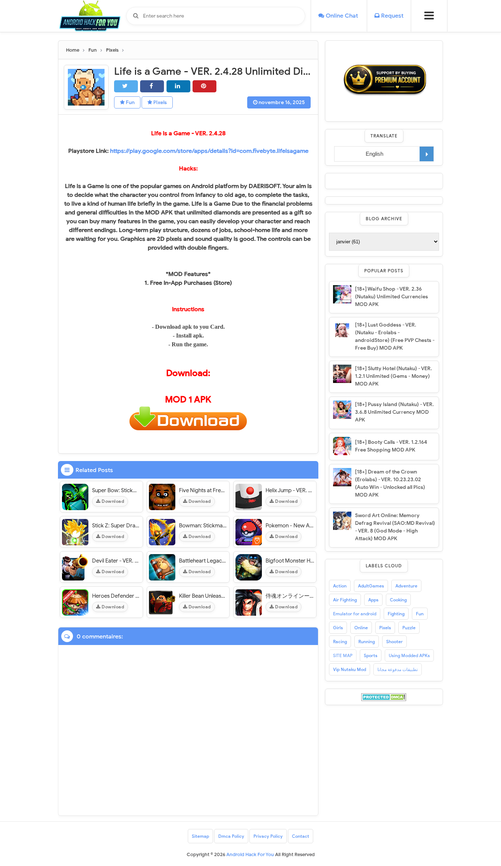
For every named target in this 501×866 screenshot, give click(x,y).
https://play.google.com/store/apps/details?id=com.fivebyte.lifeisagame (209, 151)
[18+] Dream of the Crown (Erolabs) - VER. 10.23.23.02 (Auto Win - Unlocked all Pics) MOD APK (390, 483)
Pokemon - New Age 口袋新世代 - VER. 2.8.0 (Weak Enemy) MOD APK (290, 525)
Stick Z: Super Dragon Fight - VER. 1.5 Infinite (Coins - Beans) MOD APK (116, 525)
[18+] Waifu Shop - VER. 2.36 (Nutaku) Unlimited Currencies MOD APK (391, 296)
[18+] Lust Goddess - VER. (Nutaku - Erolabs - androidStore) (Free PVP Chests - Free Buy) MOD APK (395, 336)
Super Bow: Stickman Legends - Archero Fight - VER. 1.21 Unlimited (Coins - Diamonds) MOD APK (116, 490)
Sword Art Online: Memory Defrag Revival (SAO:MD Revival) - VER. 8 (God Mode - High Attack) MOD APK (395, 527)
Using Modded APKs (409, 655)
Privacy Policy (268, 836)
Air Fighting (345, 599)
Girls (338, 627)
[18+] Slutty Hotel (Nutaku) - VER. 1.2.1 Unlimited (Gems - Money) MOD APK (393, 376)
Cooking (398, 599)
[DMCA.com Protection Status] (383, 696)
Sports (370, 655)
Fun (130, 102)
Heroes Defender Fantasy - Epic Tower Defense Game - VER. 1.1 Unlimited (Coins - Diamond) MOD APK (116, 596)
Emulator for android (354, 613)
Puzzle (409, 627)
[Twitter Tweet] (126, 86)
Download (112, 501)
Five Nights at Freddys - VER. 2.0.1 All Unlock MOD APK (203, 490)
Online (361, 627)
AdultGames (371, 586)
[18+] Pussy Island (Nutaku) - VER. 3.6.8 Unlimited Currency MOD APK (394, 412)
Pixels (159, 102)
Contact (300, 836)
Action (340, 586)
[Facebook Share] (152, 86)
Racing (340, 641)
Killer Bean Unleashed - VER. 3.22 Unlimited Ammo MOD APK (203, 596)
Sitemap (200, 836)
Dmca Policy (231, 836)
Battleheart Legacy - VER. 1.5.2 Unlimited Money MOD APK (203, 560)
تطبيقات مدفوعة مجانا (397, 669)
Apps (373, 599)
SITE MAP (342, 655)
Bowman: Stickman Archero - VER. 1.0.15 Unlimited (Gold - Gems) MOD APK (203, 525)
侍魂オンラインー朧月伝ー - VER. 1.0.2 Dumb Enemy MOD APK (290, 596)
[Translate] (427, 154)
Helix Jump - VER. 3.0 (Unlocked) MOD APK (290, 490)
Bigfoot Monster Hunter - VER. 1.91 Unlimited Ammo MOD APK (290, 560)
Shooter (394, 641)
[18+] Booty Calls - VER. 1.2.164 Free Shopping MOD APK (391, 446)
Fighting (396, 613)
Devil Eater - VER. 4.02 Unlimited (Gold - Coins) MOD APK (116, 560)
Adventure (406, 586)
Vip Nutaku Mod (349, 669)
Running (366, 641)
